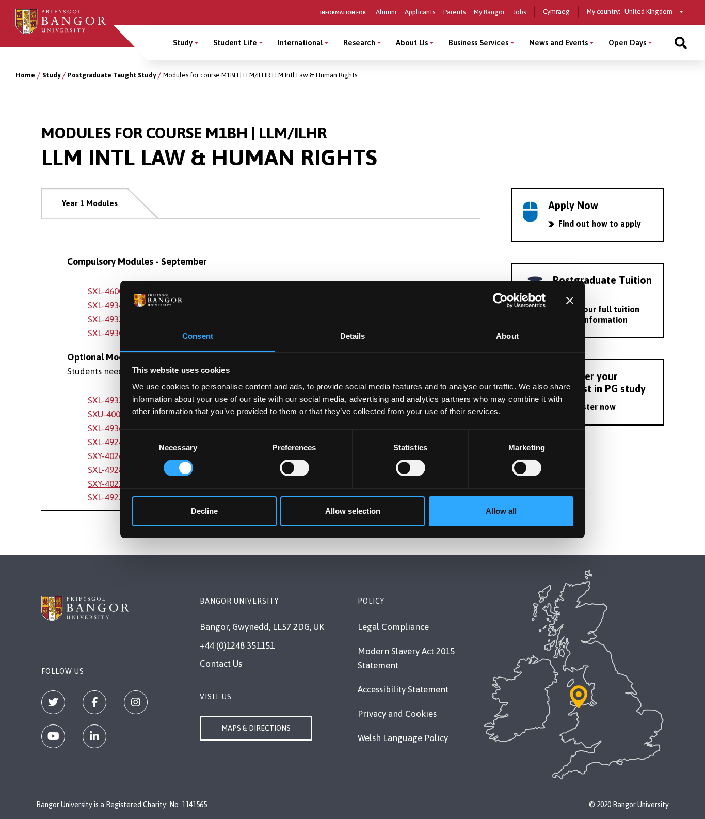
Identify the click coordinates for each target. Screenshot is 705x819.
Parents (454, 12)
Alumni (386, 12)
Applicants (420, 12)
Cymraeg (556, 11)
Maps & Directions (256, 728)
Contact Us (221, 663)
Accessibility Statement (403, 689)
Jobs (519, 12)
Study (183, 42)
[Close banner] (569, 300)
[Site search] (681, 42)
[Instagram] (136, 702)
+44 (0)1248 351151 (237, 645)
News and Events (558, 42)
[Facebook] (94, 702)
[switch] (294, 468)
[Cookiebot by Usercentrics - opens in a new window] (500, 300)
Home (25, 75)
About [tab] (507, 336)
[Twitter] (53, 702)
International (300, 42)
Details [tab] (352, 336)
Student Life (235, 42)
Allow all (501, 511)
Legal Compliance (393, 627)
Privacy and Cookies (397, 713)
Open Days (627, 42)
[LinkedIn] (94, 736)
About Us (412, 42)
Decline (204, 511)
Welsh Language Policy (403, 738)
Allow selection (352, 511)
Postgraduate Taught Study (112, 75)
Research (359, 42)
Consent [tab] (197, 336)
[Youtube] (53, 736)
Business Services (478, 42)
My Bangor (489, 12)
